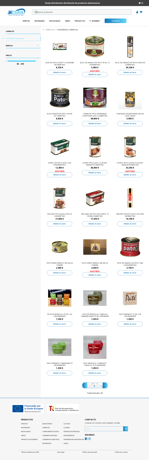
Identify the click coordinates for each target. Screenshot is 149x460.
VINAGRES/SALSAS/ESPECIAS (74, 439)
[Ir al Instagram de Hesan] (142, 3)
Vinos (67, 21)
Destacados (54, 21)
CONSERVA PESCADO (49, 435)
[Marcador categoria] (3, 38)
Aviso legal (60, 452)
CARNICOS (10, 31)
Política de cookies (121, 452)
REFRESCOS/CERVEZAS (72, 432)
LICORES (67, 428)
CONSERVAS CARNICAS (15, 38)
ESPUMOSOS (46, 443)
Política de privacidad (89, 452)
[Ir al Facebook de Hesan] (140, 3)
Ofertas (26, 21)
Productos (80, 21)
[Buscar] (35, 12)
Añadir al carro (59, 72)
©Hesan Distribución (30, 452)
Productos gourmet (29, 439)
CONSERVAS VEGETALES (50, 439)
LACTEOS (67, 424)
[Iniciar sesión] (136, 12)
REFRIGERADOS (69, 435)
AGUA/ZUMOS (47, 424)
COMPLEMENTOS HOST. (50, 432)
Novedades (40, 21)
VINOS (66, 443)
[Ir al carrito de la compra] (140, 12)
